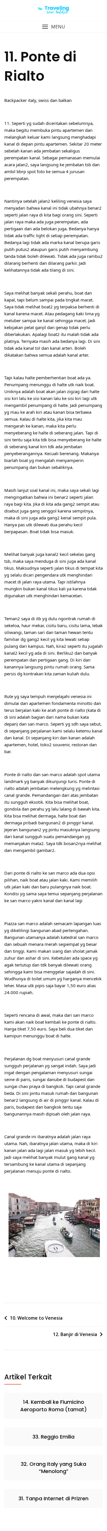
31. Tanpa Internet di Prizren (53, 1498)
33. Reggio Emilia (53, 1436)
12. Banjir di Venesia (75, 1334)
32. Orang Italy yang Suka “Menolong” (53, 1467)
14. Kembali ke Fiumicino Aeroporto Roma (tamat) (53, 1405)
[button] (53, 27)
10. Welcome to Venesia (36, 1318)
